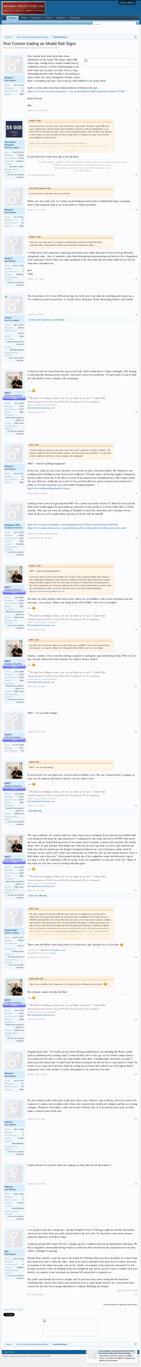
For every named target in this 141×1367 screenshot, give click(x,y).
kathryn (9, 1122)
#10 (136, 686)
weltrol (30, 732)
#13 (136, 890)
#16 (136, 1074)
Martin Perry (34, 896)
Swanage (20, 544)
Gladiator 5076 (12, 525)
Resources (36, 18)
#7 (136, 493)
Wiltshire (20, 1267)
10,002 (21, 535)
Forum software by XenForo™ (27, 1356)
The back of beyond (16, 957)
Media (23, 18)
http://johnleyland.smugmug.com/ (41, 407)
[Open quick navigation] (135, 37)
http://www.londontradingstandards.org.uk (49, 488)
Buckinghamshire (17, 350)
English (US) (8, 1352)
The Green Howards (10, 143)
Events (49, 18)
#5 (136, 315)
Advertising (74, 18)
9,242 (21, 406)
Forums (12, 18)
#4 (136, 279)
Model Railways (22, 48)
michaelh (32, 320)
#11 (136, 732)
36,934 (21, 940)
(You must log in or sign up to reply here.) (120, 1304)
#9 (136, 630)
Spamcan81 (11, 930)
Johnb (8, 317)
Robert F (42, 48)
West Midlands (18, 1143)
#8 (136, 538)
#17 (136, 1119)
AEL (7, 1251)
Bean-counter (52, 320)
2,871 (21, 748)
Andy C (8, 258)
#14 (136, 957)
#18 (136, 1184)
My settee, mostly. (16, 166)
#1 (136, 110)
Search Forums (11, 22)
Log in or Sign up (127, 3)
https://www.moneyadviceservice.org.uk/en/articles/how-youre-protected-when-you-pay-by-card (76, 527)
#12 (136, 806)
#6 (136, 412)
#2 (136, 175)
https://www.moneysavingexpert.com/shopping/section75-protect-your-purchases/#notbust (73, 524)
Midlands (20, 274)
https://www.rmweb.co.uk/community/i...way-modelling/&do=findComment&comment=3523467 (76, 91)
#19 (136, 1294)
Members (61, 18)
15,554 (21, 155)
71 (22, 88)
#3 (136, 210)
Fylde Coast (19, 423)
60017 (39, 320)
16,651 (21, 328)
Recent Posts (27, 22)
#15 (136, 1019)
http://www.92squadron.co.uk (53, 949)
